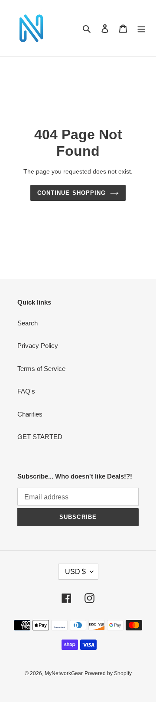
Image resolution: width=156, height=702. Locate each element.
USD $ (75, 571)
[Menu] (141, 28)
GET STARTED (39, 436)
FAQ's (26, 391)
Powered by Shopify (108, 673)
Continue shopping (71, 193)
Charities (29, 414)
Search (27, 323)
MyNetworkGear (64, 673)
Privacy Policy (37, 345)
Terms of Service (41, 368)
